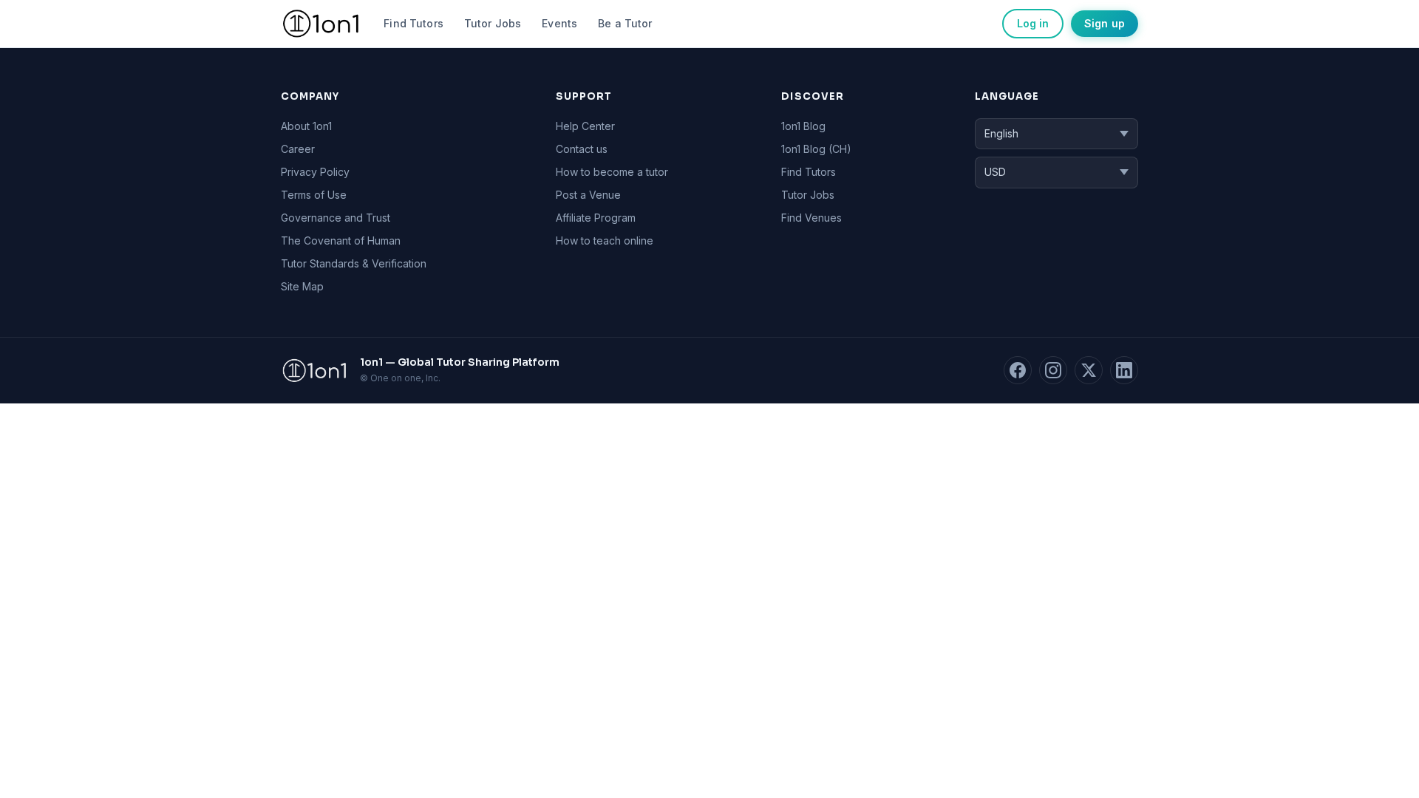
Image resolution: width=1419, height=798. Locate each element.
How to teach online (604, 240)
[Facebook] (1018, 370)
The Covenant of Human (341, 240)
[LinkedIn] (1124, 370)
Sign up (1104, 23)
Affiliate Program (596, 217)
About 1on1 (306, 126)
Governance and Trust (335, 217)
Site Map (302, 286)
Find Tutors (413, 23)
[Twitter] (1089, 370)
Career (298, 149)
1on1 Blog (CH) (816, 149)
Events (559, 23)
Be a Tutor (625, 23)
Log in (1033, 23)
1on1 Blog (803, 126)
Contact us (582, 149)
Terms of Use (314, 194)
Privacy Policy (315, 172)
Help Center (585, 126)
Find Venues (811, 217)
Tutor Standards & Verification (353, 263)
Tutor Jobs (492, 23)
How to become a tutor (612, 172)
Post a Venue (588, 194)
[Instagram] (1053, 370)
